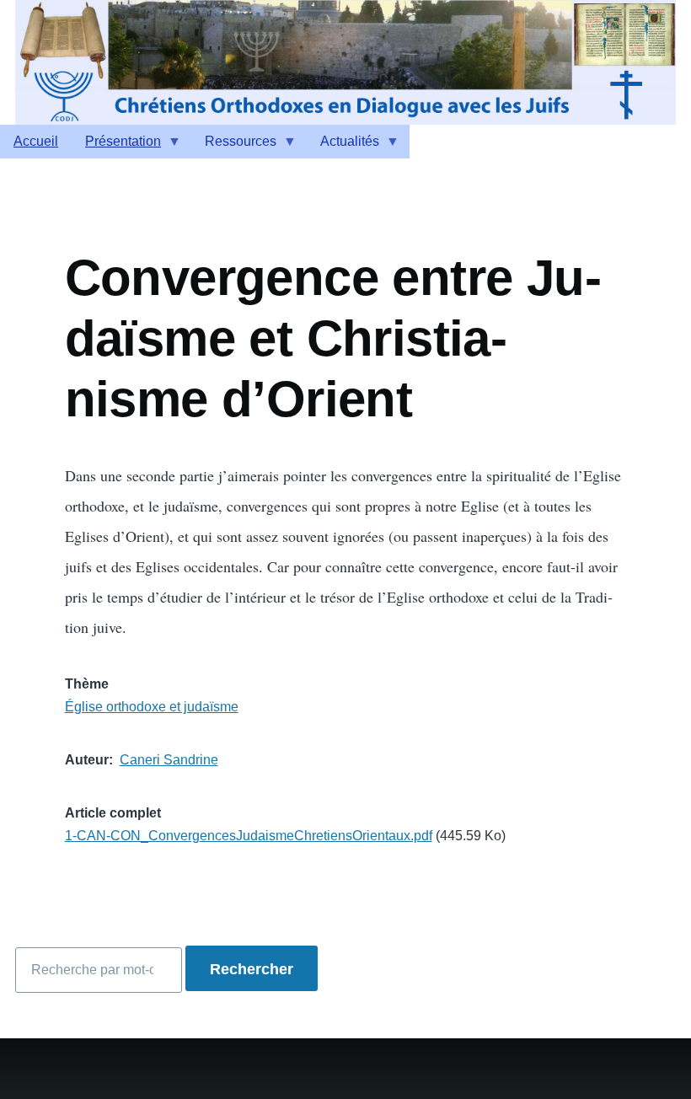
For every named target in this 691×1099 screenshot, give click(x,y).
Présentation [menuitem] (116, 146)
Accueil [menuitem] (35, 141)
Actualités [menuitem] (343, 146)
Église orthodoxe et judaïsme (151, 707)
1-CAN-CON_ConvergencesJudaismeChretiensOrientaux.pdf (248, 835)
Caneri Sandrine (169, 760)
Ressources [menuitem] (233, 146)
